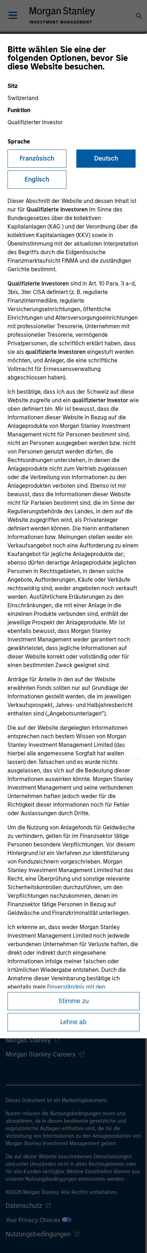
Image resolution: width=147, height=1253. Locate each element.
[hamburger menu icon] (13, 15)
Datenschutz (24, 1206)
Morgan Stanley (28, 1040)
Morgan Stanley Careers (41, 1054)
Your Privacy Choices (34, 1220)
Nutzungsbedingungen (38, 1234)
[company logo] (62, 15)
